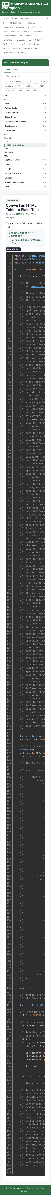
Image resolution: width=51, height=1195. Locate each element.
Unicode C (20, 44)
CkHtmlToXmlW (37, 256)
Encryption (20, 82)
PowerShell (8, 40)
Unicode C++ (34, 44)
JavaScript (14, 31)
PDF (35, 86)
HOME (15, 19)
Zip (34, 90)
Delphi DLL (31, 27)
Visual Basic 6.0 (30, 48)
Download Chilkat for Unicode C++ (27, 241)
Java (5, 31)
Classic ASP (8, 27)
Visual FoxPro (9, 52)
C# (46, 19)
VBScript (16, 48)
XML (28, 90)
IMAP (43, 82)
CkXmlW (33, 259)
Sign (14, 90)
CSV (6, 141)
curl (11, 82)
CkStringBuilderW (31, 1005)
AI (6, 82)
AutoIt (35, 19)
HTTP (36, 82)
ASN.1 (6, 134)
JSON (19, 86)
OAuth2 (27, 86)
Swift (5, 44)
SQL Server (40, 40)
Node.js (25, 31)
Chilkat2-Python (17, 23)
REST (42, 86)
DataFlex (20, 27)
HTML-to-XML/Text (15, 145)
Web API (16, 70)
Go (41, 27)
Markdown (8, 152)
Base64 (7, 138)
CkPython (31, 23)
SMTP (21, 90)
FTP (29, 82)
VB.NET (6, 48)
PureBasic (20, 40)
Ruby (30, 40)
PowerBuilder (31, 35)
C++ (5, 23)
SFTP (7, 90)
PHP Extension (9, 35)
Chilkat (6, 19)
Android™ (25, 19)
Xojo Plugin (23, 52)
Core (8, 70)
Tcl (11, 44)
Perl (20, 35)
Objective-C (37, 31)
